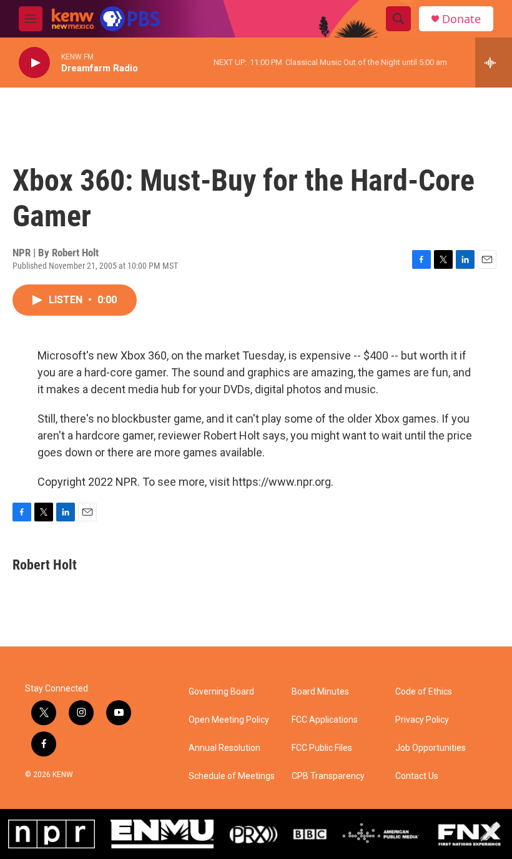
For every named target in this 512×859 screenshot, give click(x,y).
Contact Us (416, 776)
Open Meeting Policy (229, 720)
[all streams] (493, 63)
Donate (461, 19)
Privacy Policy (422, 720)
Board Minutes (320, 691)
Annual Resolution (224, 748)
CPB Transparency (328, 776)
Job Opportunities (430, 748)
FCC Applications (325, 720)
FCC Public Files (322, 748)
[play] (34, 63)
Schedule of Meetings (232, 776)
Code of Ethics (423, 691)
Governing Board (221, 691)
